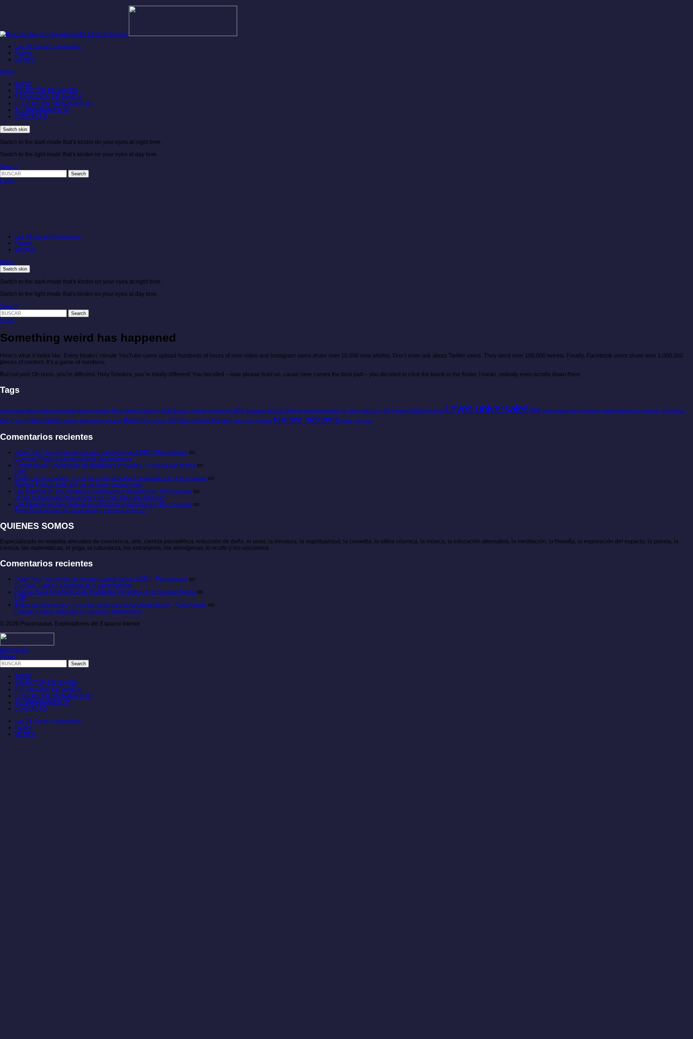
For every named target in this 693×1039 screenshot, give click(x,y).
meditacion (627, 410)
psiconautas (44, 420)
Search (78, 173)
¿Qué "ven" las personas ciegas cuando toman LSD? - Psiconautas (100, 452)
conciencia (220, 410)
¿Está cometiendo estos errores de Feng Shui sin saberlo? (89, 498)
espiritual (307, 410)
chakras (198, 410)
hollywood (399, 410)
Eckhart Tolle (281, 410)
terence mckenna (306, 419)
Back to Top (15, 650)
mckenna (590, 410)
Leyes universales (487, 408)
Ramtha (134, 420)
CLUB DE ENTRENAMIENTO (53, 103)
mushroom (650, 410)
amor (83, 410)
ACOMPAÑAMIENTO (42, 110)
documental (255, 410)
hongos (419, 410)
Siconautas (157, 421)
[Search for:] (34, 173)
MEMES (25, 59)
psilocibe (70, 421)
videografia (362, 421)
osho (7, 420)
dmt (239, 410)
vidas (346, 421)
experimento (329, 410)
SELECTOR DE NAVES (45, 90)
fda (343, 410)
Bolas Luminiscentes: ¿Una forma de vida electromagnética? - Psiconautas (110, 478)
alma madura (39, 410)
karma (436, 410)
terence (263, 421)
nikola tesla (673, 410)
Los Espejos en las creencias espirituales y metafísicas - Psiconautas (103, 491)
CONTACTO (30, 116)
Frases (23, 53)
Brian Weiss (125, 410)
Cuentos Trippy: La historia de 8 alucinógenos (73, 459)
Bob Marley (100, 410)
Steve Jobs (243, 421)
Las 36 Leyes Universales (47, 46)
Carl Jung (150, 410)
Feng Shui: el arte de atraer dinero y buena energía (79, 511)
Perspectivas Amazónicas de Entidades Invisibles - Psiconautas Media (104, 465)
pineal (21, 421)
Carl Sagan (174, 410)
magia (548, 410)
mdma (608, 410)
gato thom (371, 410)
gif (386, 410)
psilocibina (92, 421)
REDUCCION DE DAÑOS (48, 97)
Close (7, 656)
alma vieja (65, 410)
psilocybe (113, 421)
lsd (535, 409)
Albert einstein (12, 410)
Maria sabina (567, 410)
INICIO (23, 84)
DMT (20, 472)
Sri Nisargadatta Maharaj (200, 420)
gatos (353, 410)
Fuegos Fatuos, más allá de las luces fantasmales (78, 485)
